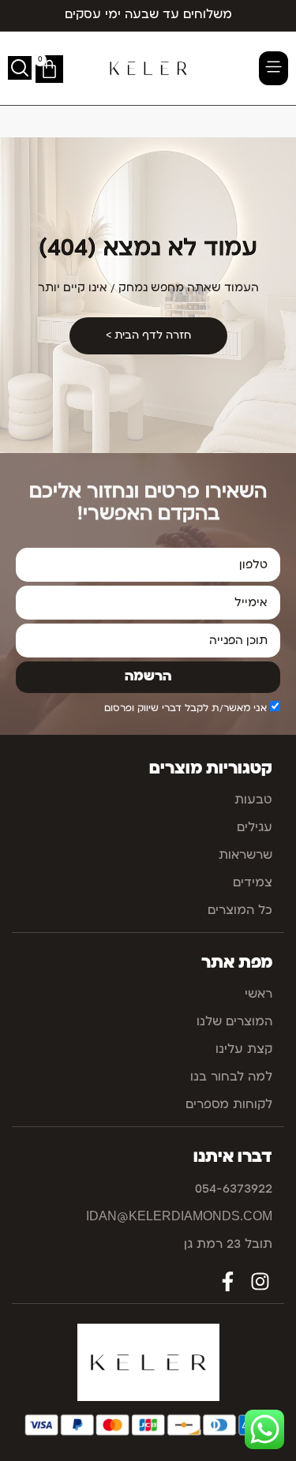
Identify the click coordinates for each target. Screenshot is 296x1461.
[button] (274, 68)
